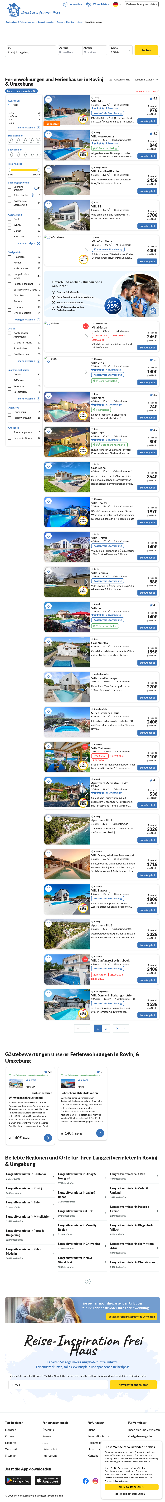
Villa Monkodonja (102, 136)
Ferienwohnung (27, 417)
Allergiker (27, 295)
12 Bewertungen (114, 404)
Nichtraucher (27, 268)
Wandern (27, 385)
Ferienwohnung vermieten (141, 4)
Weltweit (11, 1449)
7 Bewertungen (113, 369)
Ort (10, 48)
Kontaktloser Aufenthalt (27, 334)
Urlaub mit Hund (27, 342)
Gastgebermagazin (140, 1436)
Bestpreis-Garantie (27, 437)
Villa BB (96, 206)
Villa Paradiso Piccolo (105, 171)
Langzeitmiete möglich (27, 275)
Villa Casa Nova (102, 241)
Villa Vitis (97, 363)
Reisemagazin (96, 1442)
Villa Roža (97, 433)
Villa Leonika (99, 573)
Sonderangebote (27, 432)
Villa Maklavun (101, 748)
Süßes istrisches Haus (105, 713)
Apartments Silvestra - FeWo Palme (109, 784)
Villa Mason (99, 327)
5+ (38, 140)
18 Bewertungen (114, 792)
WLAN (27, 224)
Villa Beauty (99, 503)
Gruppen (27, 306)
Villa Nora (97, 397)
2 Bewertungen (113, 439)
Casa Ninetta (99, 643)
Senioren (27, 301)
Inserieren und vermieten (144, 1430)
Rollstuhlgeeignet (27, 283)
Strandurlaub (27, 348)
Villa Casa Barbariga (104, 678)
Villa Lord (97, 608)
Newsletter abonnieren (133, 1384)
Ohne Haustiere (27, 312)
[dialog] (131, 1470)
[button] (132, 1494)
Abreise (87, 48)
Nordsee (10, 1430)
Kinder (27, 262)
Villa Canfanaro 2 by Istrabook (110, 960)
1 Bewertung (112, 108)
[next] (117, 1028)
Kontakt (93, 1455)
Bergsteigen (27, 391)
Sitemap (10, 1455)
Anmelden (76, 4)
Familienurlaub (27, 354)
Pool (27, 219)
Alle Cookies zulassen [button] (131, 1487)
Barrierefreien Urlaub (27, 289)
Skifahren (27, 380)
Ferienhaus (27, 411)
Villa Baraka (99, 890)
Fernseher (27, 236)
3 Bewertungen (113, 614)
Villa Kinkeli (99, 538)
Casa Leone (98, 467)
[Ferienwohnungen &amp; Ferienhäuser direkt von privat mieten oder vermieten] (33, 12)
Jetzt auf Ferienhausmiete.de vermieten (132, 1316)
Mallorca (10, 1442)
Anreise (63, 48)
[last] (125, 1028)
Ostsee (9, 1436)
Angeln (27, 374)
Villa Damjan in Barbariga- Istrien (112, 995)
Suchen (146, 50)
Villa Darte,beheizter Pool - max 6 (112, 855)
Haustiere (27, 256)
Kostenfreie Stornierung (27, 202)
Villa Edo (96, 101)
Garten (27, 230)
